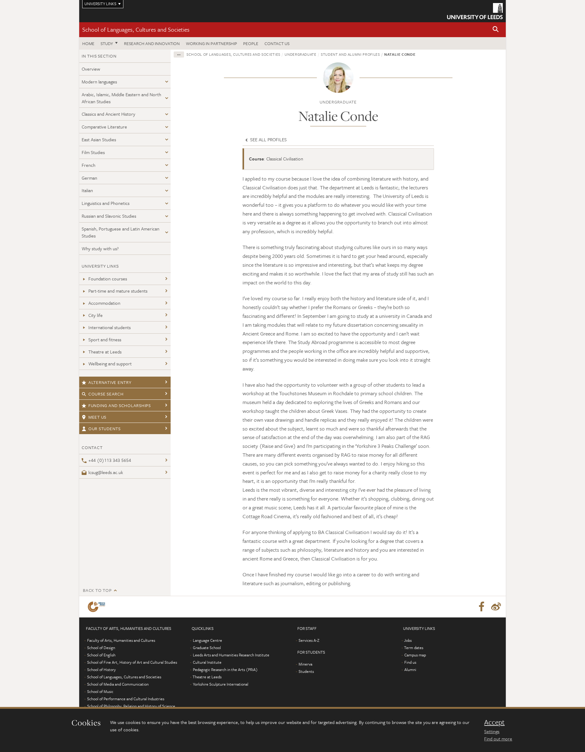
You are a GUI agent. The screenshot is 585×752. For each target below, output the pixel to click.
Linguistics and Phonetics (105, 203)
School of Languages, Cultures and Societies (136, 29)
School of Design (101, 648)
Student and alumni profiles (350, 54)
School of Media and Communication (118, 684)
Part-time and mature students (117, 290)
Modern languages (99, 81)
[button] (496, 29)
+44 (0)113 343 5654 (109, 460)
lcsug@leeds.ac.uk (105, 472)
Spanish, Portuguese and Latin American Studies (120, 232)
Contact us (276, 43)
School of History (101, 669)
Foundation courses (107, 278)
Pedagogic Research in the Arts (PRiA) (225, 669)
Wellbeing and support (110, 363)
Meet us (97, 417)
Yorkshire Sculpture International (220, 684)
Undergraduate (300, 54)
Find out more (498, 738)
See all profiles (268, 139)
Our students (104, 428)
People (250, 43)
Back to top (97, 590)
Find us (410, 662)
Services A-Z (309, 640)
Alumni (410, 669)
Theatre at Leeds (105, 351)
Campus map (415, 655)
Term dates (413, 648)
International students (109, 327)
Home (88, 43)
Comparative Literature (104, 126)
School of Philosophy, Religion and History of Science (131, 706)
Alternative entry (110, 382)
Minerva (305, 664)
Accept (494, 722)
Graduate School (207, 648)
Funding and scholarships (119, 405)
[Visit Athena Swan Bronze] (97, 607)
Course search (106, 394)
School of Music (100, 691)
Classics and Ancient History (108, 114)
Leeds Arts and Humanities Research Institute (231, 655)
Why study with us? (100, 248)
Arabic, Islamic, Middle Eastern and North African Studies (121, 98)
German (89, 177)
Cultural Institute (207, 662)
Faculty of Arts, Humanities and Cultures (121, 640)
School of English (101, 655)
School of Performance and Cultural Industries (125, 699)
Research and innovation (152, 43)
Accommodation (104, 303)
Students (306, 671)
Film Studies (93, 152)
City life (95, 315)
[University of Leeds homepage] (475, 11)
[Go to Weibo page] (496, 607)
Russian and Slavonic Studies (109, 216)
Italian (87, 190)
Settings (491, 731)
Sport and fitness (104, 339)
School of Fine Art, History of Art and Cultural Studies (132, 662)
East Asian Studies (99, 139)
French (88, 165)
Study (107, 43)
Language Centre (207, 640)
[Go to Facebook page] (481, 607)
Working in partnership (211, 43)
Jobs (408, 640)
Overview (91, 68)
